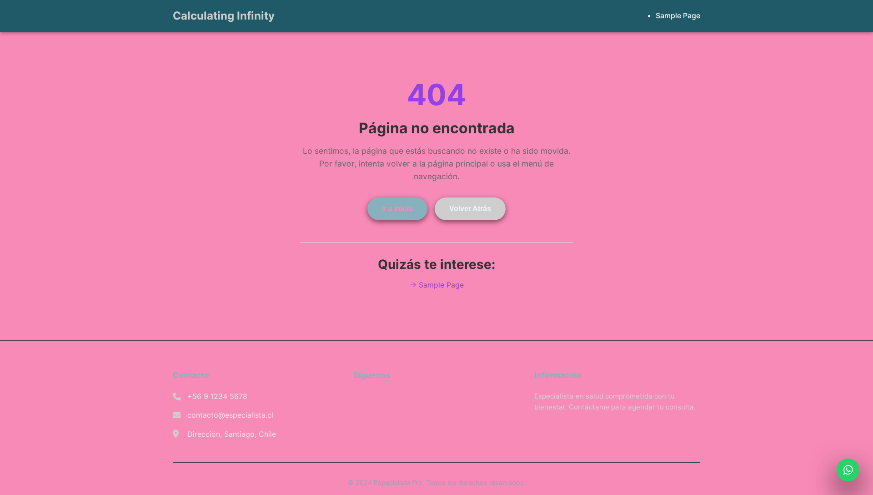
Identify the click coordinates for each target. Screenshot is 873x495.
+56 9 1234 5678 (217, 396)
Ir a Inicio (397, 208)
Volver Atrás (470, 208)
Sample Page (678, 15)
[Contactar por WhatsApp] (848, 470)
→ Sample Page (437, 284)
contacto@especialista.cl (230, 414)
